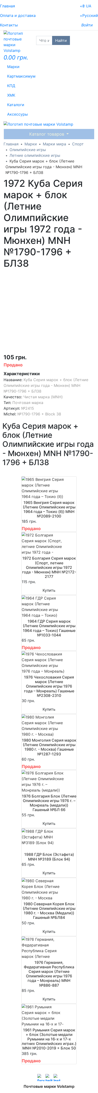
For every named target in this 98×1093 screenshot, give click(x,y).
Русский (90, 15)
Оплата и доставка (18, 15)
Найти (61, 40)
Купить (49, 590)
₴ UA (86, 6)
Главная (7, 6)
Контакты (9, 25)
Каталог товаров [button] (47, 134)
